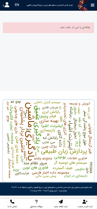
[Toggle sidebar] (92, 5)
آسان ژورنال (53, 190)
